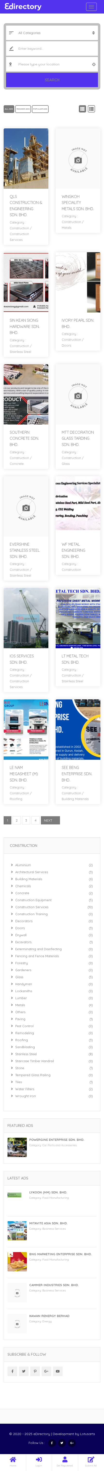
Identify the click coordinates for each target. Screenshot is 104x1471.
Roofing (16, 799)
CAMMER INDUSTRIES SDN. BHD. (54, 1285)
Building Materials (75, 799)
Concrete (17, 464)
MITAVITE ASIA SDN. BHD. (48, 1223)
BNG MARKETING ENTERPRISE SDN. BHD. (60, 1254)
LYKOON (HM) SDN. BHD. (48, 1192)
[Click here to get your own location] (94, 64)
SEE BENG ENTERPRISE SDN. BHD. (77, 773)
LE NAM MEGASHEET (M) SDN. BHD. (24, 773)
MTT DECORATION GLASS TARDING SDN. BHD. (78, 438)
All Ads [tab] (9, 109)
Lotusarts (87, 1434)
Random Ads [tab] (23, 109)
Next (48, 820)
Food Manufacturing (55, 1197)
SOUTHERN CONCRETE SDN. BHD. (24, 438)
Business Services (54, 1228)
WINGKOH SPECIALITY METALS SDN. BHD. (78, 202)
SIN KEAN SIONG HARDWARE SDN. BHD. (25, 326)
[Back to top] (88, 1441)
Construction (19, 228)
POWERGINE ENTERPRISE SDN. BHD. (56, 1140)
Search (52, 79)
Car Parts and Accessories (59, 1145)
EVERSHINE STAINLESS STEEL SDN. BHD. (25, 550)
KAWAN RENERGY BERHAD (49, 1316)
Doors (66, 345)
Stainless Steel (20, 352)
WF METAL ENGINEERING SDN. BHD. (73, 550)
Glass (66, 464)
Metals (66, 228)
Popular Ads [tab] (40, 109)
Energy (47, 1321)
